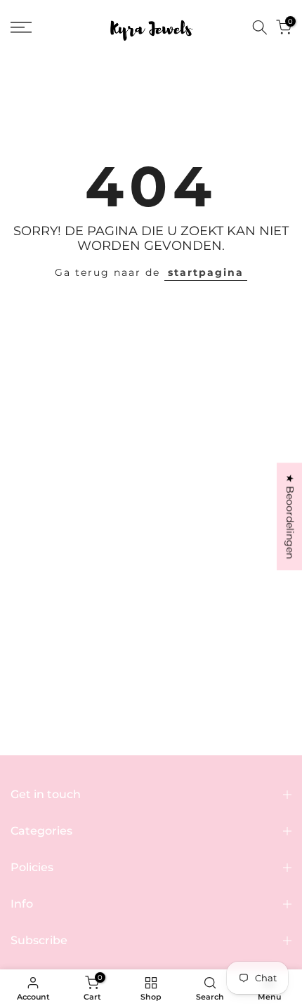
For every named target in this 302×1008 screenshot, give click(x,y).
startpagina (206, 272)
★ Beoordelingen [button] (290, 516)
